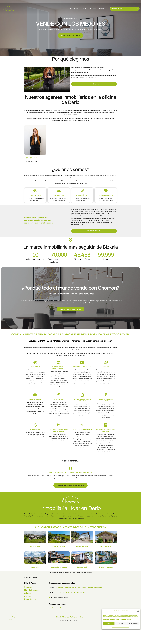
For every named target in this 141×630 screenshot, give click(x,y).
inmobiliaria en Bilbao (62, 572)
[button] (138, 610)
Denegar (121, 623)
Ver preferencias (133, 623)
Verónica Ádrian (31, 158)
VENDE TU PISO (74, 9)
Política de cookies (116, 627)
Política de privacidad (124, 627)
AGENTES (93, 9)
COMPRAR (84, 9)
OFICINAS (101, 9)
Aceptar (109, 623)
